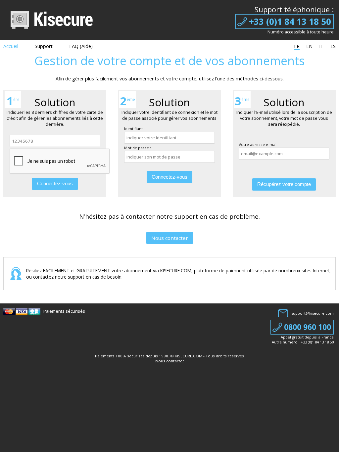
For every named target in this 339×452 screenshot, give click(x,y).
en (309, 46)
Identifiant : (134, 128)
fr (297, 46)
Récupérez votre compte (284, 184)
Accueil (10, 46)
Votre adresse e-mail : (259, 144)
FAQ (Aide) (81, 46)
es (333, 46)
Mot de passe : (137, 147)
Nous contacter (169, 238)
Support (44, 46)
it (321, 46)
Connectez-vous (55, 183)
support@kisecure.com (312, 313)
